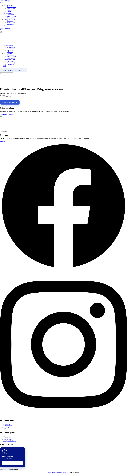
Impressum (63, 472)
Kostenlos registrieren (9, 439)
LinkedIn (10, 114)
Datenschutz (55, 472)
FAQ (4, 25)
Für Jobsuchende (8, 5)
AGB (49, 472)
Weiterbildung (11, 22)
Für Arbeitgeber (7, 13)
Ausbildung (10, 21)
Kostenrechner (11, 18)
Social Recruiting (11, 16)
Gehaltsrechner (11, 8)
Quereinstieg (10, 24)
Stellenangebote (11, 7)
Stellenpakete (10, 14)
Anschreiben (10, 10)
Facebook (4, 114)
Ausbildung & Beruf (9, 19)
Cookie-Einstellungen (73, 472)
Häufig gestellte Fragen (9, 441)
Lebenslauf (10, 11)
